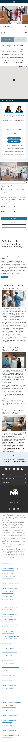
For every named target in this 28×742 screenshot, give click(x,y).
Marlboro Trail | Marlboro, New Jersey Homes (14, 461)
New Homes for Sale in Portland (7, 693)
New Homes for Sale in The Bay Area (8, 570)
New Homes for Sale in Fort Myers (7, 591)
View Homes (14, 22)
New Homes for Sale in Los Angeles (7, 571)
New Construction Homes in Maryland (10, 629)
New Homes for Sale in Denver (7, 584)
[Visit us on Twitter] (10, 469)
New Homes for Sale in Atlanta (7, 609)
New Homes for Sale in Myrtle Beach (8, 711)
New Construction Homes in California (10, 568)
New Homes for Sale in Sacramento (7, 578)
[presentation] (0, 14)
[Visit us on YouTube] (18, 469)
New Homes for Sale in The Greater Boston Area (9, 638)
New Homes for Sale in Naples (7, 596)
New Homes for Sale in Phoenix (7, 563)
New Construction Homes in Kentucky (10, 624)
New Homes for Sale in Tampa (7, 602)
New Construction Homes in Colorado (10, 583)
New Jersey (7, 5)
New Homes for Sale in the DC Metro (8, 633)
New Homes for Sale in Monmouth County (8, 660)
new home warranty (12, 322)
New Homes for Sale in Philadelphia (7, 698)
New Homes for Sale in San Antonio (7, 726)
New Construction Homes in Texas (9, 720)
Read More (4, 276)
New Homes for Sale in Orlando (7, 597)
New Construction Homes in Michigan (10, 641)
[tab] (14, 252)
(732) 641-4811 (4, 192)
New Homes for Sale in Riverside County (8, 576)
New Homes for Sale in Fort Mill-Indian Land (9, 707)
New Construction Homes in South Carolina (11, 702)
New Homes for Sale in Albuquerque (8, 668)
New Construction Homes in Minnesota (10, 646)
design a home (11, 311)
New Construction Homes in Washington (10, 735)
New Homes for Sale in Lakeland (7, 594)
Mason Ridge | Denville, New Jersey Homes (14, 457)
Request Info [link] (14, 141)
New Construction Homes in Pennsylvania (11, 697)
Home (2, 5)
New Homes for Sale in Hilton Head (7, 710)
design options (13, 329)
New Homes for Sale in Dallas (7, 723)
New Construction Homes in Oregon (9, 692)
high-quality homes (11, 319)
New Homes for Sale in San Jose (7, 579)
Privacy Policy (16, 505)
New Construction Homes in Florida (9, 588)
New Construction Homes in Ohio (9, 685)
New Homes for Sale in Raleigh (7, 680)
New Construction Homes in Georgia (9, 607)
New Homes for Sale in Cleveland (7, 686)
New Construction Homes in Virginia (9, 730)
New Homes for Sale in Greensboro (7, 678)
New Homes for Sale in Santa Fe (7, 670)
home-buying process (9, 373)
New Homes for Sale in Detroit (7, 643)
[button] (14, 80)
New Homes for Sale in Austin (7, 722)
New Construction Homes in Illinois (9, 614)
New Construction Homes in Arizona (10, 561)
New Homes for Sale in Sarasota (7, 601)
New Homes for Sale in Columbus (7, 688)
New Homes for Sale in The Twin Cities (8, 648)
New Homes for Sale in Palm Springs (8, 574)
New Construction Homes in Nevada (9, 652)
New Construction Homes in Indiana (9, 619)
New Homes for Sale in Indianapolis (7, 621)
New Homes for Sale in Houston (7, 725)
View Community (14, 218)
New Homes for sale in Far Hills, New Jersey (14, 459)
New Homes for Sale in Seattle (7, 737)
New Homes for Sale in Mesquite (7, 655)
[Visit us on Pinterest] (14, 469)
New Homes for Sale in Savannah (7, 610)
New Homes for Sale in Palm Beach (7, 599)
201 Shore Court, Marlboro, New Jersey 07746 (13, 189)
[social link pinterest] (26, 182)
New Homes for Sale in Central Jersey (8, 663)
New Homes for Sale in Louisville (7, 626)
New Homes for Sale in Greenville (7, 708)
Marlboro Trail (8, 186)
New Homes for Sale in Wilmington (7, 681)
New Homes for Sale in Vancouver (7, 738)
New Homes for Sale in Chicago (7, 616)
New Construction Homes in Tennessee (10, 715)
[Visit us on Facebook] (6, 469)
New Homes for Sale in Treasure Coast (8, 604)
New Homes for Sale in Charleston (7, 703)
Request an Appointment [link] (14, 138)
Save (14, 226)
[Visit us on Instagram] (22, 469)
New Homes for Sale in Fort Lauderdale (8, 589)
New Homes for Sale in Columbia (7, 705)
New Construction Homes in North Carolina (11, 673)
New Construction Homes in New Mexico (10, 667)
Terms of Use (8, 505)
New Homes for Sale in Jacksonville (7, 593)
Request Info (14, 222)
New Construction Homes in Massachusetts (11, 636)
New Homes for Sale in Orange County (8, 573)
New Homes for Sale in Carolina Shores (8, 675)
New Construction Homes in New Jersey (10, 658)
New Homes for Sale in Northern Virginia (8, 732)
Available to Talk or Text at (14, 126)
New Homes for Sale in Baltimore (7, 631)
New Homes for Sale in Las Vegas (7, 653)
